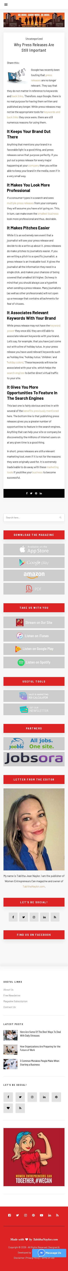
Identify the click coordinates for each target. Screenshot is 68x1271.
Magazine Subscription (15, 1001)
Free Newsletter (11, 995)
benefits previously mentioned (41, 410)
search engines (15, 372)
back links (17, 96)
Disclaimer (19, 1257)
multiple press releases (20, 203)
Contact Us (9, 1006)
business (37, 472)
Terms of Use (47, 1257)
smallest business (48, 213)
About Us (8, 989)
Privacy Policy (33, 1257)
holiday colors (15, 362)
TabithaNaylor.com (34, 886)
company (33, 165)
